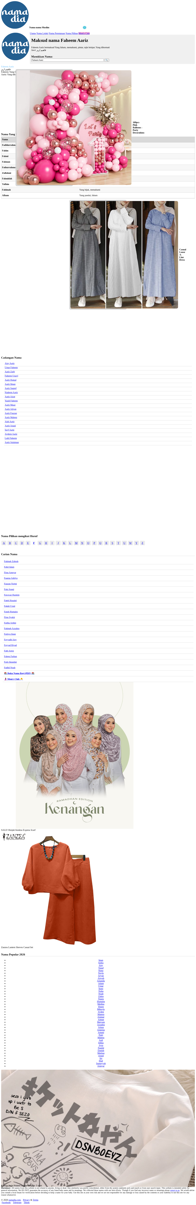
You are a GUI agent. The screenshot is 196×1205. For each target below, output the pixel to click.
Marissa (100, 1053)
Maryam (101, 1022)
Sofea (100, 963)
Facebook (6, 1202)
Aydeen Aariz (11, 434)
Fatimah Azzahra (11, 628)
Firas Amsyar (10, 572)
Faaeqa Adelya (11, 578)
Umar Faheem (11, 367)
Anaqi (101, 1055)
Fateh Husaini (10, 600)
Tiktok (27, 1202)
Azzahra (101, 1024)
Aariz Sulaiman (12, 442)
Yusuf (101, 968)
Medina (100, 1004)
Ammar (100, 1017)
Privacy (26, 1200)
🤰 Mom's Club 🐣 (13, 679)
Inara (101, 988)
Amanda (101, 981)
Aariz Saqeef (11, 388)
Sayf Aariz (9, 430)
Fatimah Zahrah (11, 561)
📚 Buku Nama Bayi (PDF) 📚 (19, 673)
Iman (101, 960)
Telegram (17, 1202)
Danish (101, 1050)
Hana (100, 970)
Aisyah (101, 978)
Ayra (101, 1045)
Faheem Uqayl (11, 376)
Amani (101, 1032)
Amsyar (100, 1066)
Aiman (101, 1019)
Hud (101, 1061)
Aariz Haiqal (10, 380)
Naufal (101, 1048)
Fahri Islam (9, 567)
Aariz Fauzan (11, 413)
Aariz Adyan (10, 409)
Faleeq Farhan (10, 656)
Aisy (101, 965)
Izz (101, 1058)
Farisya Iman (10, 634)
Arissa (101, 1027)
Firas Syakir (9, 617)
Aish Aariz (9, 421)
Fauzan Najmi (10, 584)
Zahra (101, 996)
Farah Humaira (11, 611)
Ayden (101, 1012)
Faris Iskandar (10, 662)
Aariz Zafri (10, 371)
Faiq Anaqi (9, 589)
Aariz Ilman (10, 384)
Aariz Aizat (10, 396)
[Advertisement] (44, 47)
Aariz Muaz (10, 405)
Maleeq (101, 1037)
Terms (35, 1200)
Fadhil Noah (9, 667)
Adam (101, 983)
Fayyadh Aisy (10, 639)
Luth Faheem (11, 438)
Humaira (101, 1001)
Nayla (101, 973)
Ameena (101, 1030)
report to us (174, 1190)
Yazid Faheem (11, 401)
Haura (101, 1006)
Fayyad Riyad (10, 645)
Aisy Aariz (9, 363)
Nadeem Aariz (11, 392)
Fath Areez (9, 651)
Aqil (101, 1040)
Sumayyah (101, 1063)
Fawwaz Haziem (11, 595)
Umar (100, 986)
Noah (100, 994)
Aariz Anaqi (10, 426)
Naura (101, 999)
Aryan (101, 975)
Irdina (101, 1043)
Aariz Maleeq (11, 417)
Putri (101, 1035)
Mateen (101, 1014)
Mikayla (101, 1009)
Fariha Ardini (10, 623)
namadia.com (15, 1200)
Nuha (100, 991)
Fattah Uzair (9, 606)
